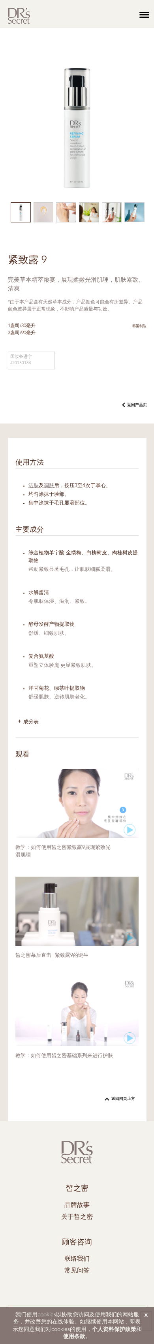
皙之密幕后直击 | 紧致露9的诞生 (51, 955)
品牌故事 (77, 1205)
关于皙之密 (77, 1217)
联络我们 (77, 1259)
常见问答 (77, 1271)
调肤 (49, 485)
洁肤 (33, 485)
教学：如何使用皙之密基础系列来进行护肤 (64, 1055)
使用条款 (74, 1336)
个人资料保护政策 (114, 1329)
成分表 (31, 722)
